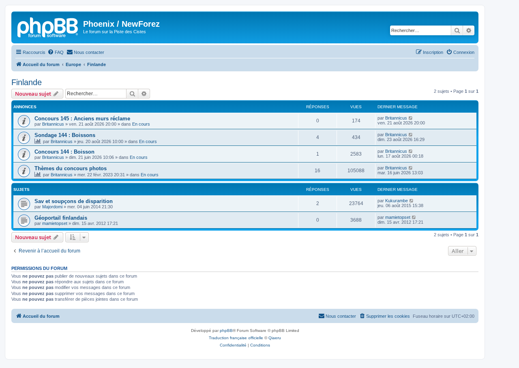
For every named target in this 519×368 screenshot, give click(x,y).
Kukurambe (396, 200)
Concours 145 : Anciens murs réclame (82, 119)
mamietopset (54, 223)
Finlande (26, 82)
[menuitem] (55, 52)
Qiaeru (274, 338)
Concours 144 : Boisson (64, 152)
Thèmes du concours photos (70, 168)
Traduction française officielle (236, 338)
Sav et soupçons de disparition (73, 201)
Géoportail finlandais (60, 218)
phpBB (226, 330)
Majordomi (52, 206)
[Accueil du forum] (48, 26)
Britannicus (53, 124)
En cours (141, 124)
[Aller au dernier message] (411, 118)
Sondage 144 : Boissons (64, 135)
